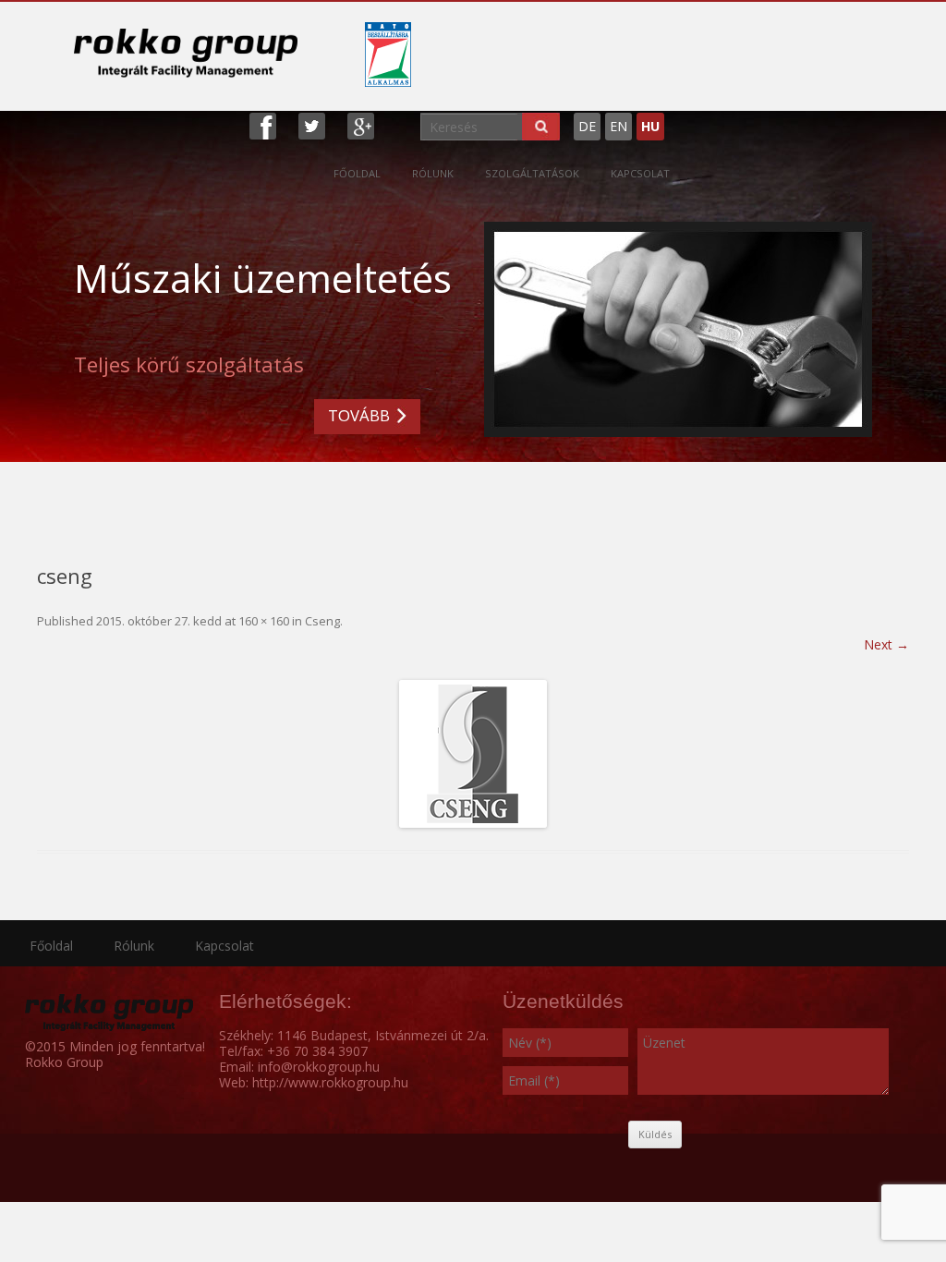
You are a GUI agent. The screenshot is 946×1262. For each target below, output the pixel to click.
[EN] (678, 118)
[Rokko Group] (185, 52)
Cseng (322, 621)
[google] (360, 124)
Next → (886, 644)
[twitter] (311, 124)
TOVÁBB (359, 415)
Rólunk (433, 173)
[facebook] (262, 124)
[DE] (668, 118)
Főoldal (357, 173)
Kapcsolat (640, 173)
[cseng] (473, 754)
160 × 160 (263, 621)
